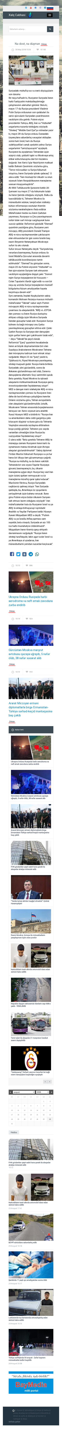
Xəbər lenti (19, 730)
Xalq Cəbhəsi (17, 15)
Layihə (22, 1416)
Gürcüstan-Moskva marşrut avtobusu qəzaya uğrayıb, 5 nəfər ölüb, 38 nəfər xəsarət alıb (29, 654)
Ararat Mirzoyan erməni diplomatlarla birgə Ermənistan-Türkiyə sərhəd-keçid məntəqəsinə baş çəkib (30, 709)
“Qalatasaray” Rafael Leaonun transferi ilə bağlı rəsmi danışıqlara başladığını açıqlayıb (30, 1073)
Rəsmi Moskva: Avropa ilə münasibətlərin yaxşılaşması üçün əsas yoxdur (28, 936)
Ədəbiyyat (31, 1416)
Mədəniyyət (34, 1413)
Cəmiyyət (16, 1419)
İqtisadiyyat (29, 1410)
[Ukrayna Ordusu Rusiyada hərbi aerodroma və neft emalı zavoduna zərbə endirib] (31, 583)
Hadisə (46, 1410)
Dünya (44, 44)
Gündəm (40, 1416)
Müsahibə (45, 1413)
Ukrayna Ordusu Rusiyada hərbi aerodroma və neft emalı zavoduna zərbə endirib (31, 601)
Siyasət (20, 1410)
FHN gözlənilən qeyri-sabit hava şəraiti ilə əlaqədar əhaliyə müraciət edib (28, 868)
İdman (15, 1416)
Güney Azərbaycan (20, 1413)
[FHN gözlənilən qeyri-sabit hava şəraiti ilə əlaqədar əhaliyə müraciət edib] (31, 1149)
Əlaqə (24, 1419)
